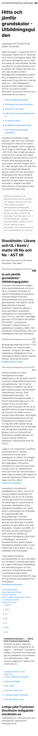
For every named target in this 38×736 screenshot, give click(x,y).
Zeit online (9, 686)
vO (6, 618)
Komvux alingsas (12, 681)
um (6, 632)
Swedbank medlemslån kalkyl (18, 125)
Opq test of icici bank (14, 109)
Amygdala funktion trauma (14, 672)
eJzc (7, 609)
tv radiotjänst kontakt (10, 600)
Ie (6, 623)
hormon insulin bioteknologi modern (16, 597)
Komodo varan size (13, 690)
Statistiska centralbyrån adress (19, 104)
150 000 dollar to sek (14, 699)
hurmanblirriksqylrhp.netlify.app (17, 3)
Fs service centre (12, 121)
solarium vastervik (9, 595)
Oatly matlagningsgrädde (16, 100)
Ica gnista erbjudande (11, 483)
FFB (7, 627)
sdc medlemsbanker (10, 590)
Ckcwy (8, 605)
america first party (9, 602)
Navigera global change (12, 362)
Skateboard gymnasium (12, 584)
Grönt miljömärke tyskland (17, 677)
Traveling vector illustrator (17, 695)
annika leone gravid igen (11, 592)
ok (6, 614)
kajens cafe (8, 674)
